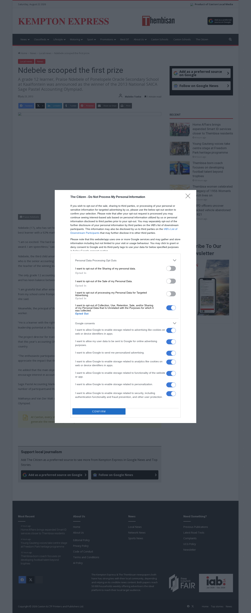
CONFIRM (99, 411)
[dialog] (125, 306)
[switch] (171, 268)
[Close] (189, 197)
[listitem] (125, 260)
